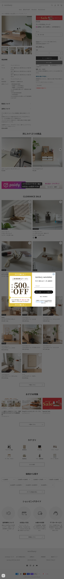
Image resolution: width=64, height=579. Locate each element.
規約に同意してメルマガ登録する (44, 292)
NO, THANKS (43, 296)
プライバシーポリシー (40, 301)
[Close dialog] (54, 274)
